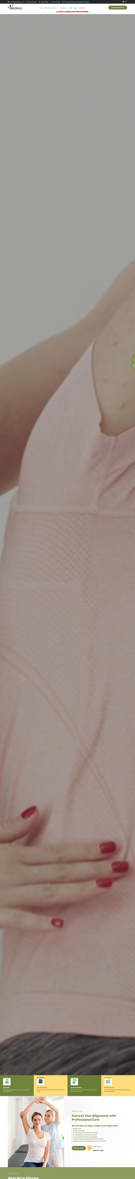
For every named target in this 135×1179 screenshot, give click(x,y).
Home (41, 8)
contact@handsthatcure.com (17, 2)
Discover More (15, 59)
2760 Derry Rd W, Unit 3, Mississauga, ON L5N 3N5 (76, 2)
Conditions (63, 8)
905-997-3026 (32, 2)
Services (53, 8)
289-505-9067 (45, 2)
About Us (47, 8)
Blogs (75, 8)
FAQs (70, 8)
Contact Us (82, 8)
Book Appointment (118, 7)
